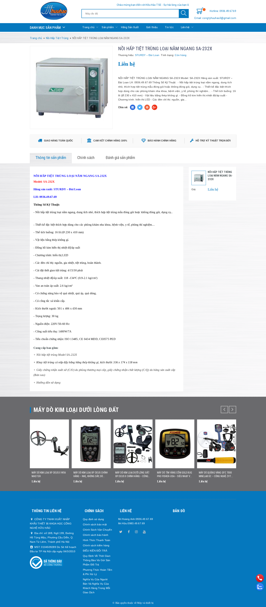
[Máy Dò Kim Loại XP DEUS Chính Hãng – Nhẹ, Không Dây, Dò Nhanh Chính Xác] (91, 443)
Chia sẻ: (123, 107)
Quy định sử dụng (93, 519)
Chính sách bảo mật (95, 524)
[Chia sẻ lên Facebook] (132, 107)
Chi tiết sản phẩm (61, 484)
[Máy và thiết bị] (53, 11)
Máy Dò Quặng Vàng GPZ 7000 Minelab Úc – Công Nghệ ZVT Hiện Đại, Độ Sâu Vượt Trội (215, 474)
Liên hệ (185, 27)
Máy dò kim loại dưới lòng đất (76, 409)
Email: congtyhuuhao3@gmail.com (215, 18)
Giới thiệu (152, 27)
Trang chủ (88, 27)
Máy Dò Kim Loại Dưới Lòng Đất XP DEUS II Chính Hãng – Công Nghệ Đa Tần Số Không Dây (132, 474)
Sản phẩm (108, 27)
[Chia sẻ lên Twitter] (140, 107)
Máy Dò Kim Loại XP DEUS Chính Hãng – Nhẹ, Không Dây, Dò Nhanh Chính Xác (90, 474)
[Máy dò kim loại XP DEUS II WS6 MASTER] (49, 443)
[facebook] (128, 531)
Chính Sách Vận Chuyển (97, 529)
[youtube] (144, 531)
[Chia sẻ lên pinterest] (147, 107)
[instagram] (136, 531)
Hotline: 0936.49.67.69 (223, 11)
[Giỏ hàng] (200, 11)
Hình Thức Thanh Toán (96, 540)
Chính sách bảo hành (95, 534)
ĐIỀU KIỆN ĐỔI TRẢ (95, 550)
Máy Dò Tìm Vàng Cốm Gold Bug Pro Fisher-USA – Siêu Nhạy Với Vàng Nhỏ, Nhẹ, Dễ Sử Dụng (174, 474)
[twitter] (121, 531)
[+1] (154, 107)
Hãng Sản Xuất (130, 27)
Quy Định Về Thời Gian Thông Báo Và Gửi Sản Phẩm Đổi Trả (96, 560)
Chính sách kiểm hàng (96, 545)
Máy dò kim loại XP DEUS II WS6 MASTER (49, 474)
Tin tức (169, 27)
